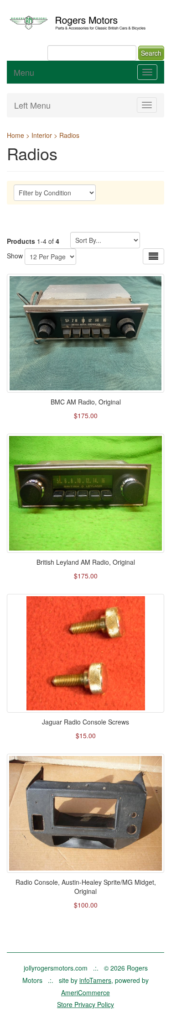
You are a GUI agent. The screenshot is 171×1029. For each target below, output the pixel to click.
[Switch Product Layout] (153, 256)
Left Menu (32, 105)
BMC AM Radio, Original (86, 401)
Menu (24, 72)
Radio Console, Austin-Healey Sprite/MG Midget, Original (86, 886)
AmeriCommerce (85, 992)
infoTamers (95, 980)
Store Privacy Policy (85, 1004)
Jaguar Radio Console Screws (85, 721)
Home (15, 135)
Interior (41, 135)
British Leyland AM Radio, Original (85, 562)
